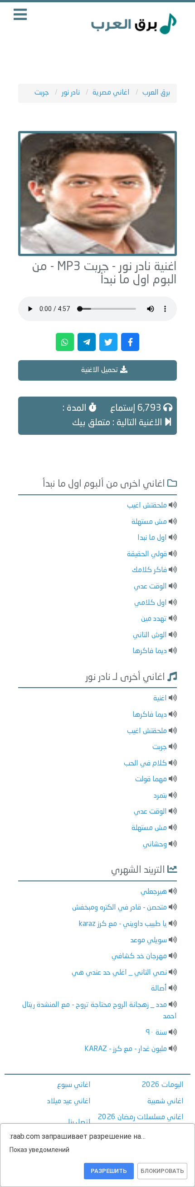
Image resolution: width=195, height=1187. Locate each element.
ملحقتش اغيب (147, 505)
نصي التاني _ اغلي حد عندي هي (119, 972)
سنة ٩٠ (156, 1032)
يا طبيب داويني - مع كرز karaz (123, 924)
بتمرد (160, 796)
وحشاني (155, 844)
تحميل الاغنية (100, 370)
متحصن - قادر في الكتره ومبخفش (119, 907)
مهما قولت (151, 779)
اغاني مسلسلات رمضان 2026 (141, 1117)
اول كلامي (150, 603)
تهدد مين (154, 619)
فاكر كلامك (149, 570)
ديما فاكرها (149, 651)
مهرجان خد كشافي (139, 956)
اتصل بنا (79, 1122)
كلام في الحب (145, 763)
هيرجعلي (154, 891)
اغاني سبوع (74, 1085)
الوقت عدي (150, 586)
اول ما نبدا (152, 538)
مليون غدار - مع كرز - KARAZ (125, 1049)
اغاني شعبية (165, 1101)
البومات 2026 (162, 1085)
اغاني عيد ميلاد (69, 1101)
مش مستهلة (149, 522)
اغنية (160, 698)
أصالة (159, 988)
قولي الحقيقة (147, 554)
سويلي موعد (148, 940)
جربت (159, 747)
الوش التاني (150, 635)
